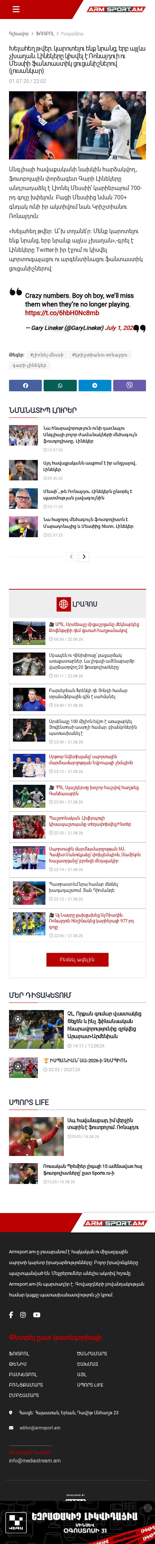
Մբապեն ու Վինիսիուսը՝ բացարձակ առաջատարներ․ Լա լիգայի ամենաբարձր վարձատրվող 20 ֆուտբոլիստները (91, 661)
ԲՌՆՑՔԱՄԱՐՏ (26, 1385)
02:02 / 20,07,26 (64, 1069)
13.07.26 (55, 450)
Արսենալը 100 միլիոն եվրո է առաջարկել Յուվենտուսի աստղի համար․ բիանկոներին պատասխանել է (93, 727)
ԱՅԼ (81, 1374)
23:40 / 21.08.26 (68, 705)
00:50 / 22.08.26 (68, 639)
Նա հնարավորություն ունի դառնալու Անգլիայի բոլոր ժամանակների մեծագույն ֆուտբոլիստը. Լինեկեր (90, 434)
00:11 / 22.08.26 (68, 676)
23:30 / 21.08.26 (68, 742)
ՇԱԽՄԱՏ (87, 1364)
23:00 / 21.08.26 (68, 802)
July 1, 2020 (120, 327)
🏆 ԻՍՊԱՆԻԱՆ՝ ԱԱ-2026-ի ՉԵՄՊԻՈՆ (85, 1060)
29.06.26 (55, 478)
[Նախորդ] (71, 557)
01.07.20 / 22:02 (27, 81)
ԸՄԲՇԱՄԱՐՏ (24, 1395)
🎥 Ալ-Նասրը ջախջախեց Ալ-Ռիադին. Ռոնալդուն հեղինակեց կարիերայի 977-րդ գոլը (91, 921)
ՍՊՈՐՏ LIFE (90, 1385)
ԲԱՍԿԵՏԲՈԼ (23, 1374)
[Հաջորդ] (84, 557)
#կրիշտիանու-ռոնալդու (100, 355)
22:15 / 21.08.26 (68, 899)
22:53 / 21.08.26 (68, 833)
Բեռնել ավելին (77, 959)
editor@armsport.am (40, 1427)
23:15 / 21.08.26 (68, 771)
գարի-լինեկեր (29, 365)
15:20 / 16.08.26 (61, 1182)
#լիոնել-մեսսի (47, 355)
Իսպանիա (72, 33)
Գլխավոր (19, 33)
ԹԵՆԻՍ (18, 1364)
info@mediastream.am (35, 1461)
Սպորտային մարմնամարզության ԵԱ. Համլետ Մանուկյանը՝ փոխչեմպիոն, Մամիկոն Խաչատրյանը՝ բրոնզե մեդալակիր (95, 855)
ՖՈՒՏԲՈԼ (45, 33)
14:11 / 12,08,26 (88, 1045)
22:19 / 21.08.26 (68, 869)
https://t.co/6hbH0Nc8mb (62, 313)
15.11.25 (55, 507)
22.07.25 (55, 535)
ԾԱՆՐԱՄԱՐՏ (92, 1353)
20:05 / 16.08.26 (85, 1137)
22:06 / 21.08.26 (68, 936)
